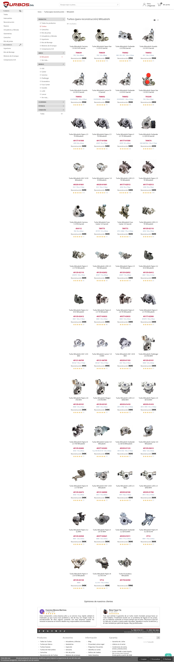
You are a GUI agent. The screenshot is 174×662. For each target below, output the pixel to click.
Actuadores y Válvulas (11, 30)
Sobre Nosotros (93, 655)
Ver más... (44, 60)
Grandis (44, 88)
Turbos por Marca (46, 644)
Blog (89, 641)
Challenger (45, 78)
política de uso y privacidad (48, 660)
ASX (42, 68)
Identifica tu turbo (94, 650)
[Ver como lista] (158, 20)
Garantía (113, 637)
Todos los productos (48, 23)
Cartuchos (7, 37)
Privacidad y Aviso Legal (96, 644)
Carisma (44, 75)
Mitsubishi (70, 12)
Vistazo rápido (79, 64)
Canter (43, 72)
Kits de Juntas (8, 41)
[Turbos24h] (18, 5)
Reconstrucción (9, 22)
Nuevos (6, 26)
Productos (42, 637)
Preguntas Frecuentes (95, 647)
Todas (51, 114)
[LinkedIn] (48, 631)
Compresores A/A (10, 60)
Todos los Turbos (46, 641)
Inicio (39, 12)
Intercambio (8, 18)
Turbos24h (151, 642)
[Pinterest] (56, 631)
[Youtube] (60, 631)
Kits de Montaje (9, 52)
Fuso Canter (45, 85)
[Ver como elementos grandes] (154, 20)
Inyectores (7, 48)
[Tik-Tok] (64, 631)
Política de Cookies (94, 652)
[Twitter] (43, 631)
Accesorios (68, 637)
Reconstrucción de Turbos (49, 655)
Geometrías (8, 34)
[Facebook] (39, 631)
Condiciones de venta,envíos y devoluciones (119, 648)
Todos (6, 14)
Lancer (43, 94)
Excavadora (45, 81)
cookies (13, 658)
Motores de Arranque (11, 56)
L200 (43, 91)
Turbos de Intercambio (48, 650)
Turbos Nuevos (45, 647)
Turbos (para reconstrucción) (54, 12)
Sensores (69, 650)
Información (91, 637)
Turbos (43, 26)
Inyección (69, 647)
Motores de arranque (73, 655)
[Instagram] (52, 631)
